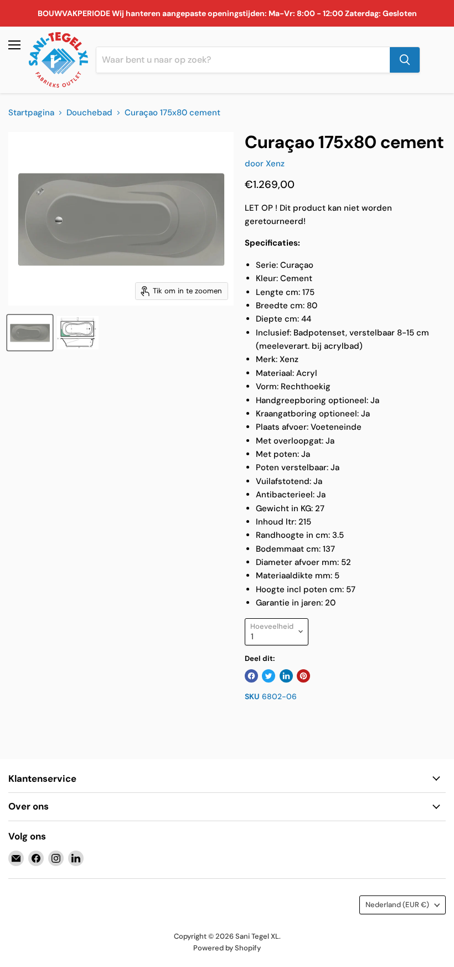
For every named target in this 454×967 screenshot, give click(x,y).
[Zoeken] (405, 60)
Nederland (397, 904)
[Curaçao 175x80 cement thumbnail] (30, 332)
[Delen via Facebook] (251, 676)
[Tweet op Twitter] (268, 676)
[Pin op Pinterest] (303, 676)
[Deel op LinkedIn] (286, 676)
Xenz (275, 163)
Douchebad (89, 113)
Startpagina (31, 113)
